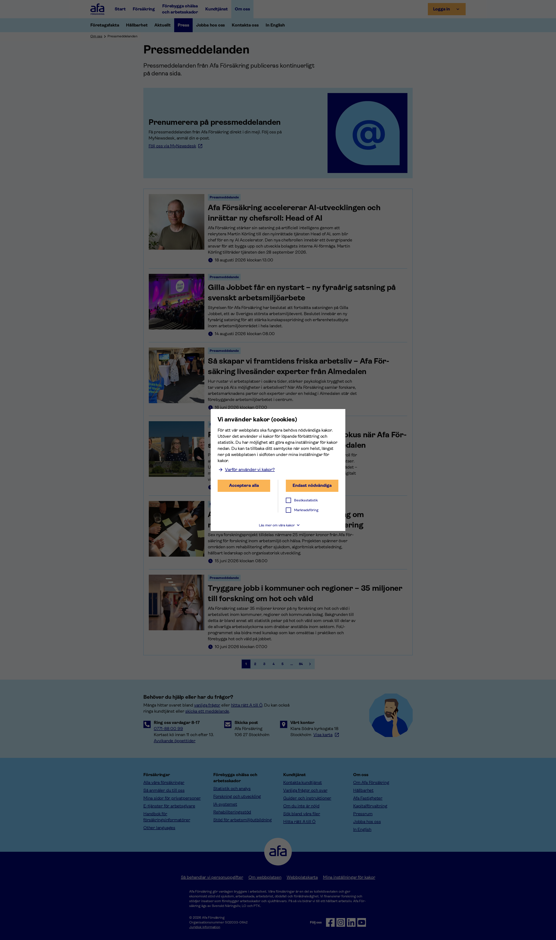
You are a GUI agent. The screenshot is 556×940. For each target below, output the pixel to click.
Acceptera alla (244, 485)
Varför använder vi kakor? (250, 469)
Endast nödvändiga (312, 485)
